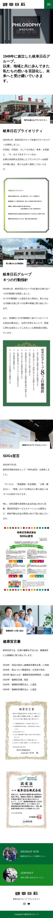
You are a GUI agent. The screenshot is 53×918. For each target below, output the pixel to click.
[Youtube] (28, 903)
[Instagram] (24, 903)
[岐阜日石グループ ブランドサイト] (14, 4)
